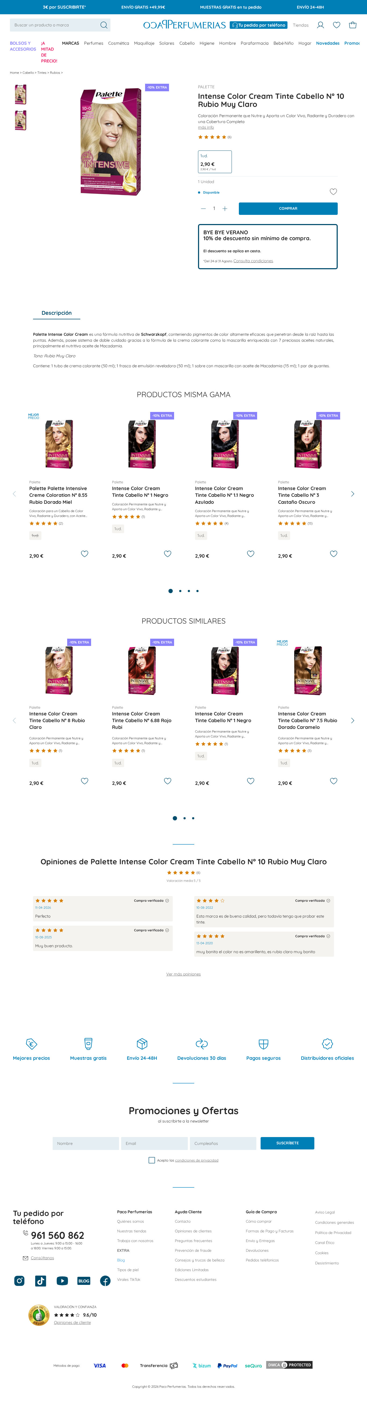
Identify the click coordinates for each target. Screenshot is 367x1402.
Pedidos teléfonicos (262, 1260)
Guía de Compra (261, 1211)
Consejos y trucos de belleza (199, 1260)
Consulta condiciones (253, 260)
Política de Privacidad (333, 1232)
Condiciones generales (334, 1222)
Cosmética (118, 43)
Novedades (328, 43)
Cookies (322, 1252)
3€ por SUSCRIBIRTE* (64, 7)
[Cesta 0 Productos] (352, 25)
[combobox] (60, 25)
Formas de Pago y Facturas (270, 1231)
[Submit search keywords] (104, 25)
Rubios (55, 73)
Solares (166, 43)
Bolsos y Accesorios (23, 46)
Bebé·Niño (284, 43)
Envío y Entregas (260, 1240)
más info (206, 127)
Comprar (288, 208)
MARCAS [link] (70, 43)
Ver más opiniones (183, 974)
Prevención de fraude (193, 1250)
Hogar (304, 43)
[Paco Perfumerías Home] (184, 25)
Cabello (187, 43)
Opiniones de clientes (193, 1231)
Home (15, 73)
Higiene (207, 43)
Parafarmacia (255, 43)
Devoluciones (257, 1250)
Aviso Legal (325, 1212)
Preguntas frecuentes (193, 1240)
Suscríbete (287, 1143)
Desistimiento (327, 1263)
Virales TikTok (128, 1279)
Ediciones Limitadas (192, 1269)
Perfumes (93, 43)
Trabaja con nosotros (135, 1240)
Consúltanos (42, 1257)
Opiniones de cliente (72, 1322)
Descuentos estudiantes (196, 1279)
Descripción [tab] (57, 312)
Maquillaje (144, 43)
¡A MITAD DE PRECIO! (49, 52)
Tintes (42, 73)
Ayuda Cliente (188, 1211)
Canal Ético (324, 1242)
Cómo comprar (259, 1221)
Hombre (227, 43)
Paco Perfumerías (134, 1211)
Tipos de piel (128, 1269)
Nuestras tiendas (131, 1231)
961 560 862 (57, 1235)
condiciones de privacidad (196, 1160)
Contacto (182, 1221)
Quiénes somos (130, 1221)
